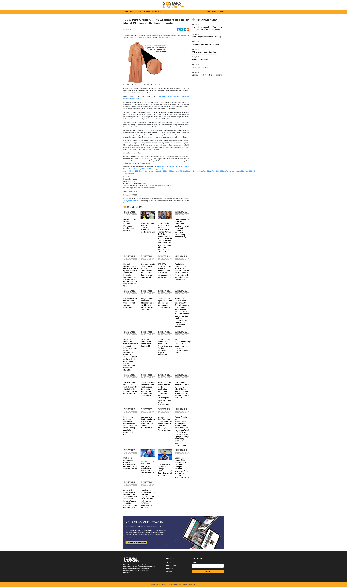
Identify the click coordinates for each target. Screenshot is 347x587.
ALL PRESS (146, 12)
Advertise (169, 568)
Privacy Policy (171, 565)
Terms (168, 562)
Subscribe (207, 571)
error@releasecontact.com (132, 201)
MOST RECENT (135, 12)
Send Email (131, 181)
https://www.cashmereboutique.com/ (142, 188)
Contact (169, 571)
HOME (126, 12)
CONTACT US (156, 12)
